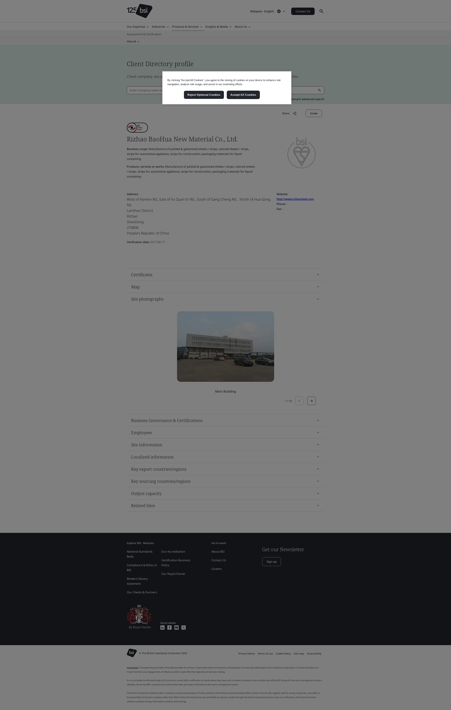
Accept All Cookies (243, 94)
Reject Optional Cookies (203, 94)
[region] (227, 88)
